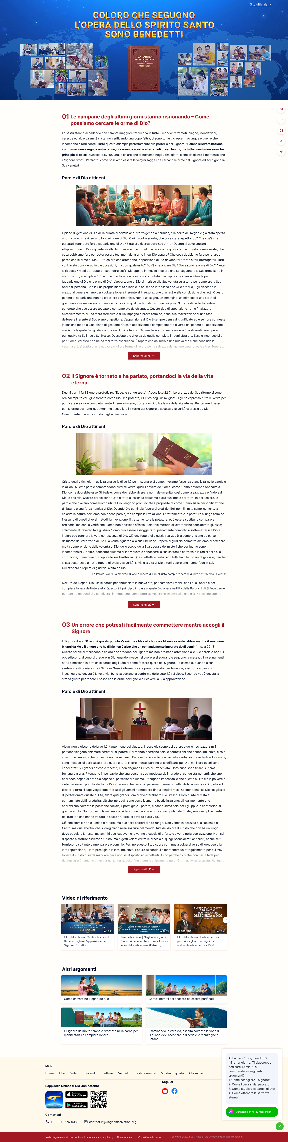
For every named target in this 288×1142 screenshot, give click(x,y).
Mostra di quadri (172, 1073)
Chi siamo (196, 1073)
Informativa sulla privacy (99, 1137)
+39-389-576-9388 (64, 1122)
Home (49, 1073)
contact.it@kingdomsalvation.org (112, 1122)
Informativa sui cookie (149, 1137)
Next (226, 920)
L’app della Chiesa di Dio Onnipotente (72, 1086)
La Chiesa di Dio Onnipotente (206, 1136)
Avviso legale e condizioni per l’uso (64, 1137)
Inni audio (90, 1073)
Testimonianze (145, 1073)
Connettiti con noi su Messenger (253, 1111)
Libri (62, 1073)
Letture (108, 1073)
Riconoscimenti (125, 1137)
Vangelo (124, 1073)
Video (74, 1073)
